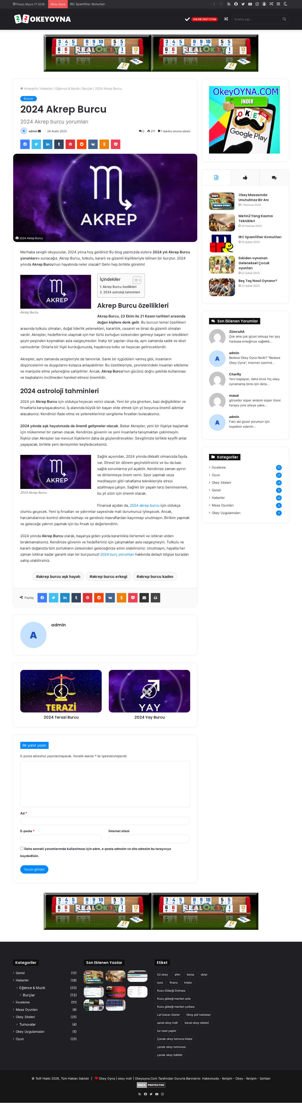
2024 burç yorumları (117, 554)
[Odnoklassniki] (104, 144)
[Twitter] (36, 144)
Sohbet (265, 1078)
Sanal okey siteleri (197, 1022)
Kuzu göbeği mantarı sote (174, 998)
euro (160, 982)
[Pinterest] (70, 144)
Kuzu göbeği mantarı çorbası (176, 1006)
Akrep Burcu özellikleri (119, 287)
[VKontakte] (93, 144)
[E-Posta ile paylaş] (144, 597)
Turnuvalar (27, 1024)
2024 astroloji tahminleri (121, 292)
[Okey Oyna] (42, 19)
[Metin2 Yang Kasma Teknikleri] (222, 222)
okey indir (125, 1078)
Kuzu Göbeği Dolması (171, 990)
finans (174, 982)
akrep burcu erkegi (109, 576)
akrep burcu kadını (156, 576)
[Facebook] (25, 144)
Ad (23, 813)
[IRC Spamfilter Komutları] (222, 243)
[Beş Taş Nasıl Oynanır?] (222, 287)
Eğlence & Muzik (67, 88)
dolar (204, 974)
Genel (216, 490)
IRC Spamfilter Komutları (87, 4)
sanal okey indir (167, 1022)
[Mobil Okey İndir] (94, 1005)
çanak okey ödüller (169, 1055)
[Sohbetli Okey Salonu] (116, 1005)
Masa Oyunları (223, 505)
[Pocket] (115, 144)
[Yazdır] (155, 597)
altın (177, 974)
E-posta (27, 831)
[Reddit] (81, 144)
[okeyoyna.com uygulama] (244, 152)
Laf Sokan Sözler (168, 1014)
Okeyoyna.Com (146, 1078)
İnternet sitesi (119, 831)
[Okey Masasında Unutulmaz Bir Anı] (222, 201)
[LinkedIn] (47, 144)
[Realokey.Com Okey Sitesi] (116, 992)
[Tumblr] (59, 144)
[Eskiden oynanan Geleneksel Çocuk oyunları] (222, 264)
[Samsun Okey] (137, 976)
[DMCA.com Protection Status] (151, 1087)
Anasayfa (30, 88)
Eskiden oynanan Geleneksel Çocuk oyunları (254, 263)
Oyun (216, 475)
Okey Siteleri (221, 482)
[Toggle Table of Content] (134, 280)
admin (33, 131)
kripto (188, 982)
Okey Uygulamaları (226, 513)
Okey (239, 1078)
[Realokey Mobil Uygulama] (137, 992)
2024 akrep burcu (144, 505)
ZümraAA (236, 332)
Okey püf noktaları (198, 1014)
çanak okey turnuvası (171, 1047)
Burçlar (87, 88)
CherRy (235, 374)
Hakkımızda (210, 1078)
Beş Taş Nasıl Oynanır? (258, 280)
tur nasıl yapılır (166, 1031)
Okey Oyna (107, 1078)
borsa (190, 974)
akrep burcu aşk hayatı (59, 576)
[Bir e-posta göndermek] (39, 131)
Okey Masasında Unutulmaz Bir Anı (254, 197)
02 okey (162, 974)
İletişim (227, 1078)
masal (234, 395)
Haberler (46, 88)
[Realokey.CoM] (94, 992)
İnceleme (219, 467)
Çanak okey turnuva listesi (174, 1039)
